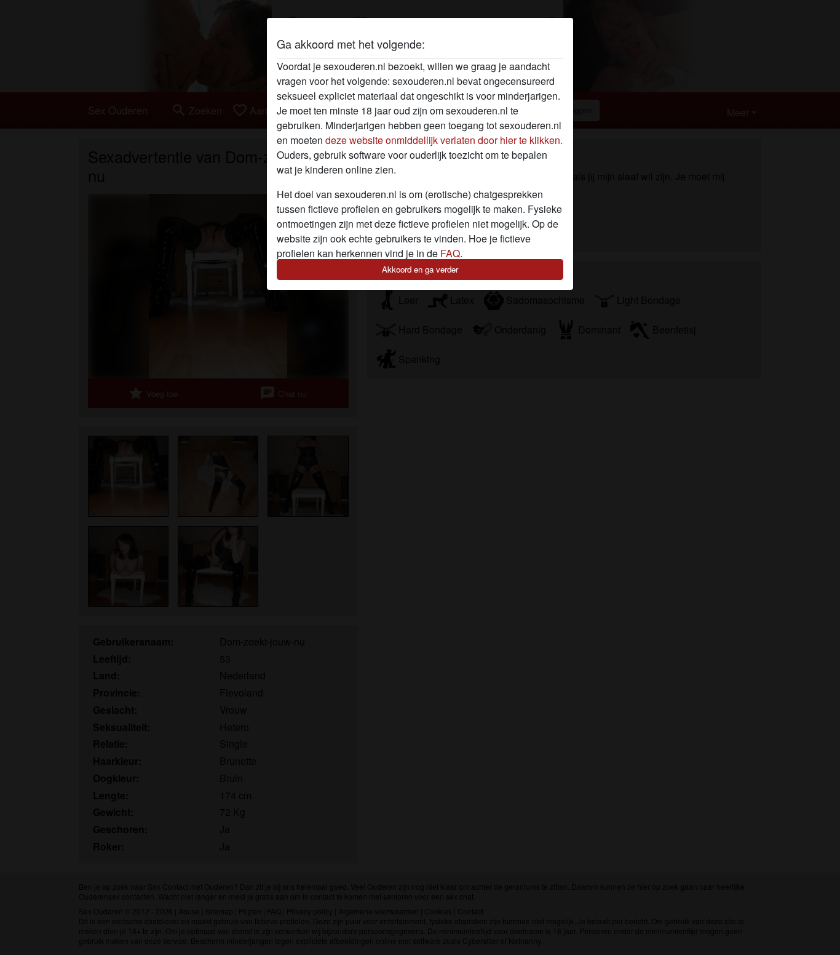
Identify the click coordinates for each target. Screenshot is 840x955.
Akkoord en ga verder (420, 269)
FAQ (450, 253)
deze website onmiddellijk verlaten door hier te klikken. (444, 140)
